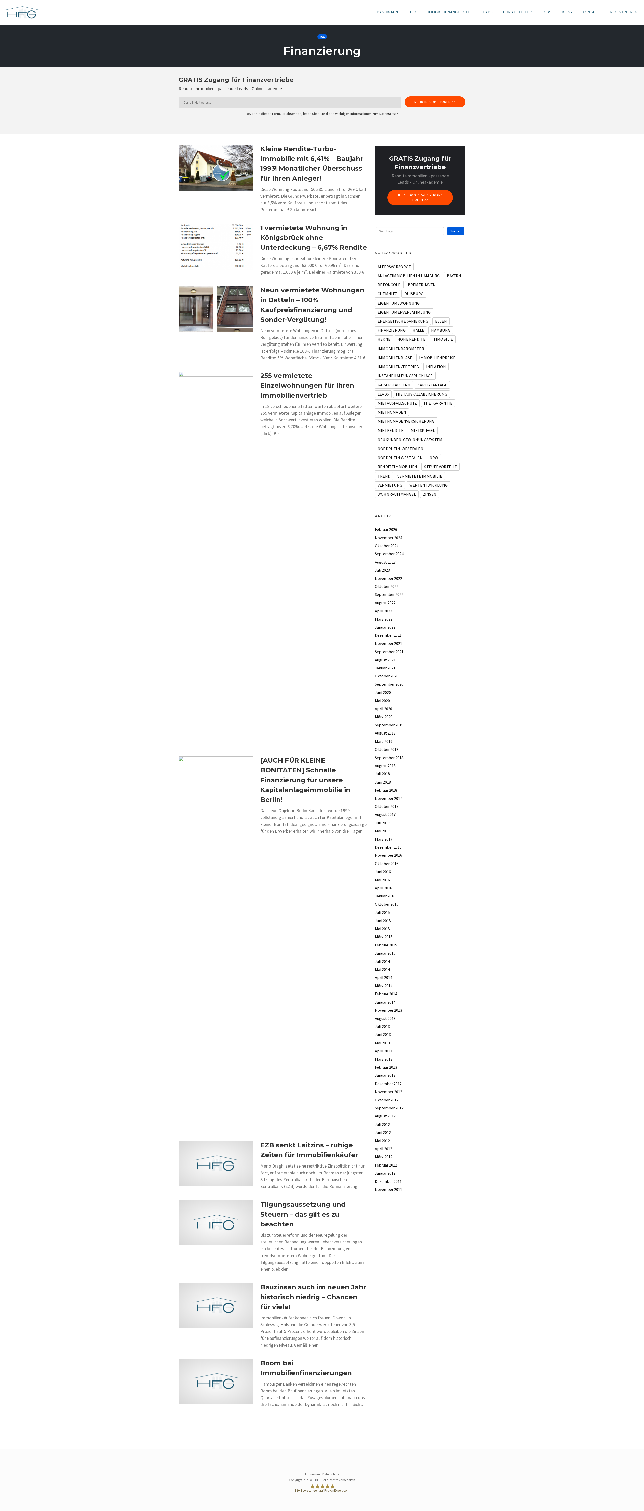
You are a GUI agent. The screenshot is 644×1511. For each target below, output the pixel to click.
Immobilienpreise (437, 357)
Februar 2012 (386, 1165)
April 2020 (383, 708)
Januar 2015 (385, 953)
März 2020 (383, 716)
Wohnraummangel (397, 494)
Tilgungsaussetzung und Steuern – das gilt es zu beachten (303, 1214)
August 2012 (385, 1115)
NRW (434, 457)
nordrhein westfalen (400, 457)
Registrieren (623, 12)
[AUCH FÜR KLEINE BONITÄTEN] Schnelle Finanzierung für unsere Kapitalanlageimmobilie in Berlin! (305, 780)
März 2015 (383, 936)
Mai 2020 (382, 700)
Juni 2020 (383, 692)
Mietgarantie (438, 403)
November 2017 (388, 798)
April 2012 (383, 1148)
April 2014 (383, 977)
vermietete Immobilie (419, 476)
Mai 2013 (382, 1042)
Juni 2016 (383, 871)
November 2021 (388, 643)
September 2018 (389, 757)
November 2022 (388, 578)
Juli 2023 (382, 570)
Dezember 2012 (388, 1083)
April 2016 (383, 887)
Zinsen (429, 494)
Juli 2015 (382, 912)
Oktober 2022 (386, 586)
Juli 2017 (382, 822)
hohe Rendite (411, 339)
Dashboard (388, 12)
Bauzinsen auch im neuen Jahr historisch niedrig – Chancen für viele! (313, 1297)
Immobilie (442, 339)
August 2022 (385, 602)
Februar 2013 (386, 1067)
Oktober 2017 (386, 806)
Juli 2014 (382, 961)
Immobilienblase (395, 357)
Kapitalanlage (432, 384)
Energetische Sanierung (403, 321)
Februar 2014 (386, 993)
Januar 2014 (385, 1002)
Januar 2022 (385, 627)
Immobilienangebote (449, 12)
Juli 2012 (382, 1124)
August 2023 (385, 562)
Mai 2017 (382, 830)
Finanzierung (392, 330)
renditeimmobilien (397, 466)
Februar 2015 (386, 944)
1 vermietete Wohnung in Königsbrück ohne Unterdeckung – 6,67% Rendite (313, 237)
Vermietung (390, 485)
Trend (384, 476)
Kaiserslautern (394, 384)
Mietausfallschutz (397, 403)
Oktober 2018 (386, 749)
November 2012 (388, 1091)
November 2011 (388, 1189)
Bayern (454, 275)
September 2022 (389, 594)
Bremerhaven (422, 284)
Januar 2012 (385, 1173)
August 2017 (385, 814)
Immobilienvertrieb (398, 366)
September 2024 (389, 553)
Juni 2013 (383, 1034)
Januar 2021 (385, 667)
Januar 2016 (385, 895)
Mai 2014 (382, 969)
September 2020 (389, 684)
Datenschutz (388, 113)
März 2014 (383, 985)
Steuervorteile (440, 466)
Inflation (436, 366)
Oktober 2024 (386, 545)
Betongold (389, 284)
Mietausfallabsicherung (421, 394)
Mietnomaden (392, 412)
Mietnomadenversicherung (406, 421)
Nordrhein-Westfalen (400, 448)
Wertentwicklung (428, 485)
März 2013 (383, 1059)
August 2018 (385, 765)
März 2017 (383, 839)
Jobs (547, 12)
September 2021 (389, 651)
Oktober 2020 (386, 675)
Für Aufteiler (517, 12)
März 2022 (383, 619)
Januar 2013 (385, 1075)
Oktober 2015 (386, 904)
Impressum (312, 1474)
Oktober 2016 (386, 863)
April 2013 (383, 1050)
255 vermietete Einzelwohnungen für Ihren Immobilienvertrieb (307, 385)
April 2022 (383, 610)
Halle (418, 330)
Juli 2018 (382, 773)
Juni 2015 (383, 920)
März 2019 (383, 741)
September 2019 (389, 724)
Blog (567, 12)
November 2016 (388, 855)
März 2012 (383, 1156)
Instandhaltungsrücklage (405, 375)
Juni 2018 (383, 782)
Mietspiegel (423, 430)
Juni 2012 (383, 1132)
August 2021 (385, 659)
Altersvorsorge (394, 266)
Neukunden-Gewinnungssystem (410, 439)
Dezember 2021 (388, 635)
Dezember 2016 (388, 847)
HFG (414, 12)
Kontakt (590, 12)
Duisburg (414, 293)
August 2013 (385, 1018)
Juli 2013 (382, 1026)
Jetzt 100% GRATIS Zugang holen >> (420, 197)
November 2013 (388, 1010)
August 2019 (385, 733)
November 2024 (388, 537)
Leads (487, 12)
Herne (384, 339)
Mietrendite (391, 430)
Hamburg (440, 330)
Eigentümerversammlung (404, 312)
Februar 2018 (386, 790)
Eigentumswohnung (399, 303)
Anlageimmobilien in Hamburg (409, 275)
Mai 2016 (382, 879)
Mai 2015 (382, 928)
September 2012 (389, 1107)
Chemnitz (387, 293)
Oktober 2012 (386, 1099)
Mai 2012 (382, 1140)
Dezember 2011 (388, 1181)
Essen (441, 321)
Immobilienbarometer (401, 348)
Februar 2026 (386, 529)
